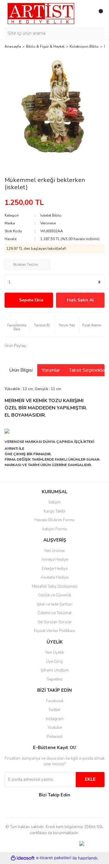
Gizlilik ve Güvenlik (54, 595)
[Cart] (98, 14)
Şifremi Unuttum (55, 670)
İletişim (54, 502)
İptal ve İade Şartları (54, 604)
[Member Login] (86, 13)
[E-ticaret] (53, 858)
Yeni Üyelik (54, 652)
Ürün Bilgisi (21, 370)
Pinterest (54, 736)
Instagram (55, 719)
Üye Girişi (54, 661)
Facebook (54, 701)
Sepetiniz (55, 679)
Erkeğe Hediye (55, 568)
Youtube (55, 727)
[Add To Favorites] (17, 325)
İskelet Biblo (50, 215)
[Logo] (41, 13)
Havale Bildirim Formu (54, 520)
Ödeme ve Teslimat (54, 613)
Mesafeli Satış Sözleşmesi (55, 586)
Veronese (48, 223)
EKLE (90, 779)
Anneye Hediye (54, 559)
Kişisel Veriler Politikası (54, 631)
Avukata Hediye (54, 577)
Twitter (54, 710)
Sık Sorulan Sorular (55, 622)
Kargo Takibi (54, 511)
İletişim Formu (54, 529)
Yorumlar (51, 370)
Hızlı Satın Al (80, 300)
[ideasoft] (23, 858)
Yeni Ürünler (54, 551)
